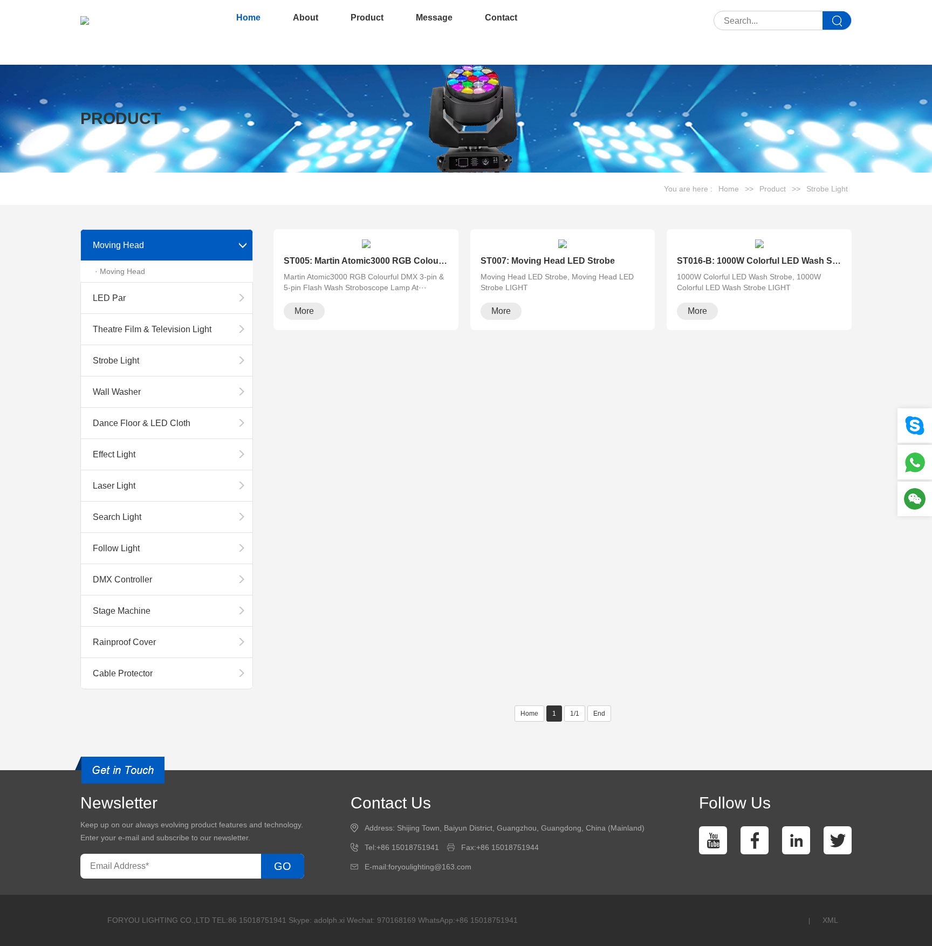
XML (830, 920)
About (305, 17)
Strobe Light (827, 188)
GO (282, 866)
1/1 (574, 713)
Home (248, 17)
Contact (501, 17)
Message (434, 17)
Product (367, 17)
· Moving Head (120, 271)
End (599, 713)
